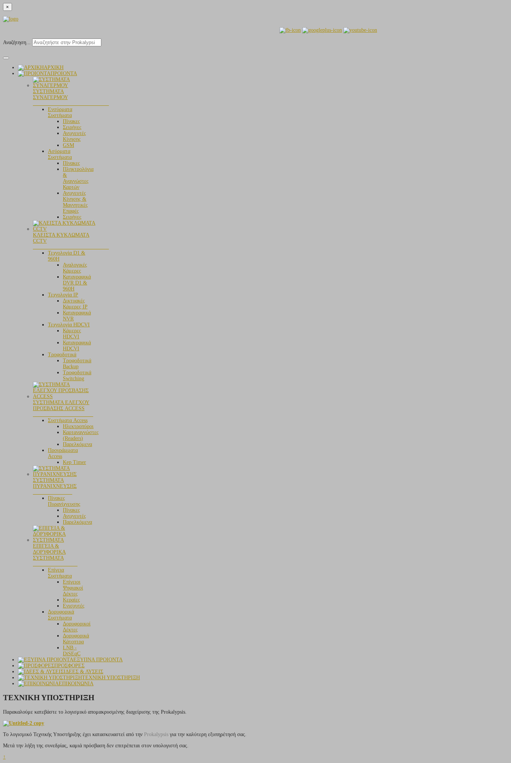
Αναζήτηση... (17, 42)
